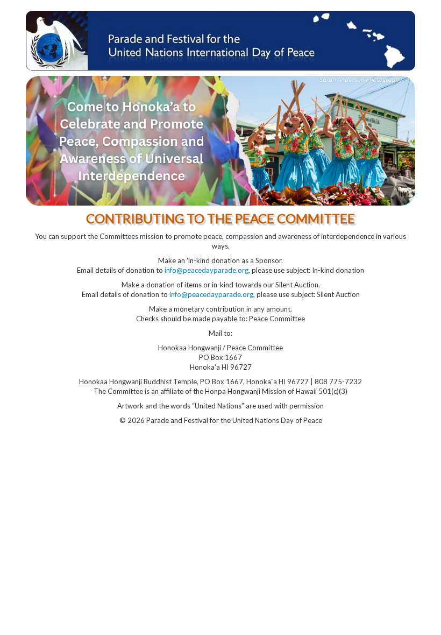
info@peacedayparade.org (206, 270)
